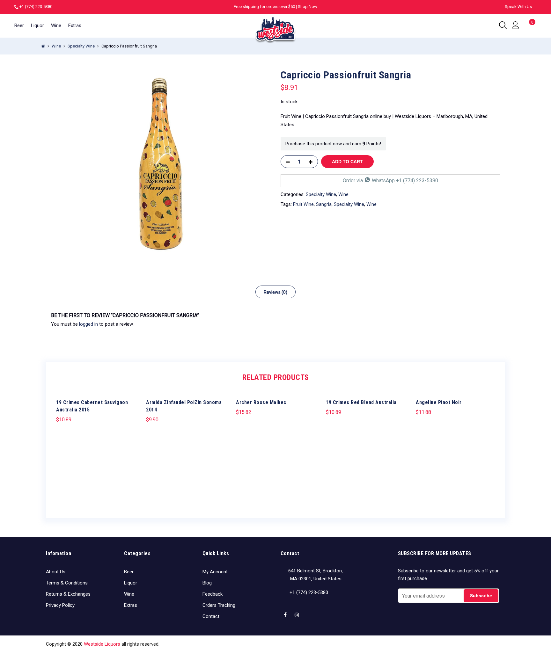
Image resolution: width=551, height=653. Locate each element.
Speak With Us (518, 6)
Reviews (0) (275, 292)
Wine (56, 25)
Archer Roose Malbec (261, 402)
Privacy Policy (60, 605)
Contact (210, 616)
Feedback (212, 594)
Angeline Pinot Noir (439, 402)
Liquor (37, 25)
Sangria (324, 204)
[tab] (275, 292)
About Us (55, 572)
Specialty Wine (81, 46)
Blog (207, 583)
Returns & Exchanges (68, 594)
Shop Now (307, 6)
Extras (74, 25)
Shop (435, 644)
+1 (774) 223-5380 (35, 6)
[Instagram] (298, 611)
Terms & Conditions (67, 583)
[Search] (502, 25)
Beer (19, 25)
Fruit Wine (303, 204)
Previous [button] (62, 449)
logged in (88, 324)
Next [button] (489, 449)
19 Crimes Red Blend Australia (361, 402)
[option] (160, 164)
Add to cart (347, 161)
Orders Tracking (218, 605)
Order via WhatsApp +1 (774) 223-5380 (390, 181)
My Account (215, 572)
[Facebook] (286, 611)
